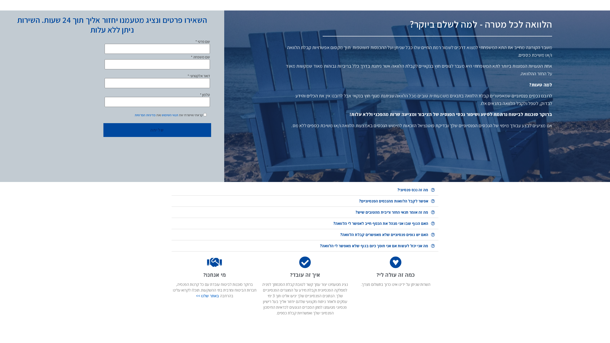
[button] (305, 190)
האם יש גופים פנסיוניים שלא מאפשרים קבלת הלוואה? (384, 234)
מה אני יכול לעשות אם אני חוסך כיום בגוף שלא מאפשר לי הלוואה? (374, 245)
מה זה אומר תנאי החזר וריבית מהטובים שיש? (392, 212)
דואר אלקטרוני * (199, 76)
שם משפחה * (200, 57)
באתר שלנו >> (207, 295)
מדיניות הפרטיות (145, 115)
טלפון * (205, 95)
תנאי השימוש (169, 115)
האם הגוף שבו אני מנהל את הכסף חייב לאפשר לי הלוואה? (380, 223)
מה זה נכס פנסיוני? (412, 189)
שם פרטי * (202, 42)
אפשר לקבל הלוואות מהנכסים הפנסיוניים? (393, 201)
